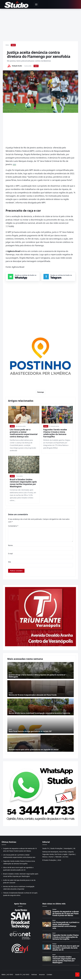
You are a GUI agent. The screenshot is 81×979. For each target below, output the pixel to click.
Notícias (34, 974)
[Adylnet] (20, 948)
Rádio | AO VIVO (7, 974)
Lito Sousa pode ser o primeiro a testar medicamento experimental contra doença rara (23, 433)
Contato (49, 974)
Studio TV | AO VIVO (22, 974)
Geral (13, 45)
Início (7, 45)
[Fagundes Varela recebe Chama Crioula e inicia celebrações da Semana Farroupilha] (57, 414)
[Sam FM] (20, 918)
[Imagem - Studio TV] (40, 793)
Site (9, 562)
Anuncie (42, 974)
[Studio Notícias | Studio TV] (16, 4)
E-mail (10, 553)
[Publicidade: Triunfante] (40, 616)
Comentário (13, 526)
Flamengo (40, 392)
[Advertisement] (40, 23)
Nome (10, 545)
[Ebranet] (20, 935)
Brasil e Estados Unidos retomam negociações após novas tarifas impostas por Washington (23, 483)
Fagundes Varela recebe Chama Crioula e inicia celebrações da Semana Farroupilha (55, 433)
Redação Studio (17, 66)
